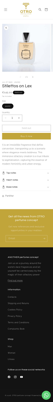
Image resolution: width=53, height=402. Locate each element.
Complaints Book (16, 329)
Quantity (6, 112)
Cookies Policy (15, 310)
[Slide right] (33, 77)
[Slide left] (20, 77)
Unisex (11, 359)
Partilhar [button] (9, 196)
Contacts (12, 297)
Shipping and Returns (18, 303)
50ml (9, 107)
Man (10, 346)
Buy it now (26, 136)
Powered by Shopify (40, 395)
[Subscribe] (44, 238)
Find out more (15, 280)
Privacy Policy (15, 316)
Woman (11, 353)
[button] (6, 9)
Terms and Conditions (18, 322)
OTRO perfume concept (21, 395)
